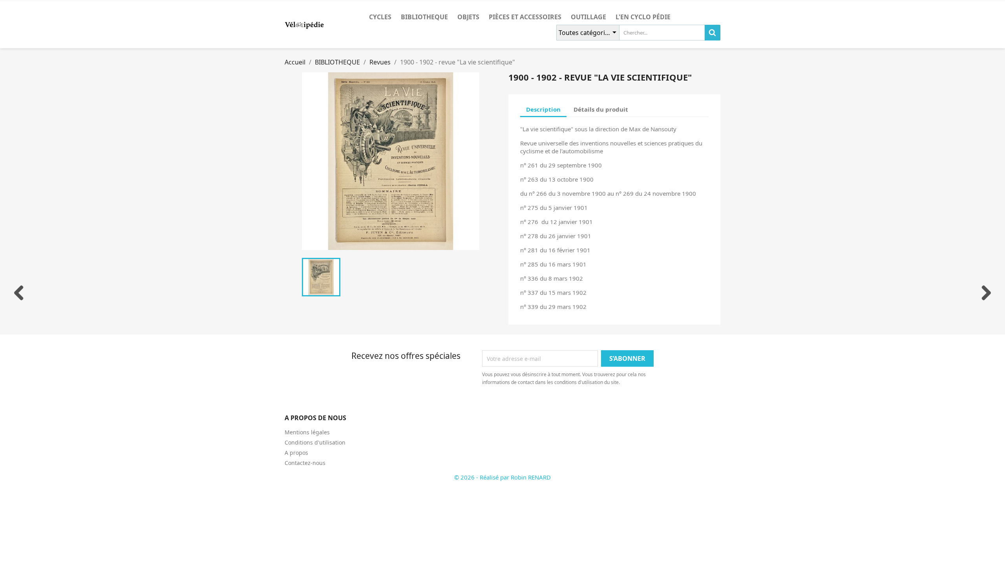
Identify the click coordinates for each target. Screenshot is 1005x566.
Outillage (588, 17)
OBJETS (468, 17)
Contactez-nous (305, 463)
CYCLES (380, 17)
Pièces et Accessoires (525, 17)
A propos (296, 452)
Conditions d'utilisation (315, 442)
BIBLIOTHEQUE (424, 17)
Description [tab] (543, 109)
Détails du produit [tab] (601, 109)
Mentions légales (307, 432)
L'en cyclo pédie (643, 17)
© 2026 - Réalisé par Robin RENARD (502, 477)
